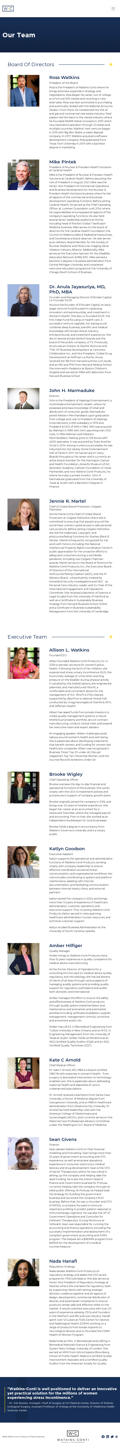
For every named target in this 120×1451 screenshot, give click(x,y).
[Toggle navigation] (113, 8)
